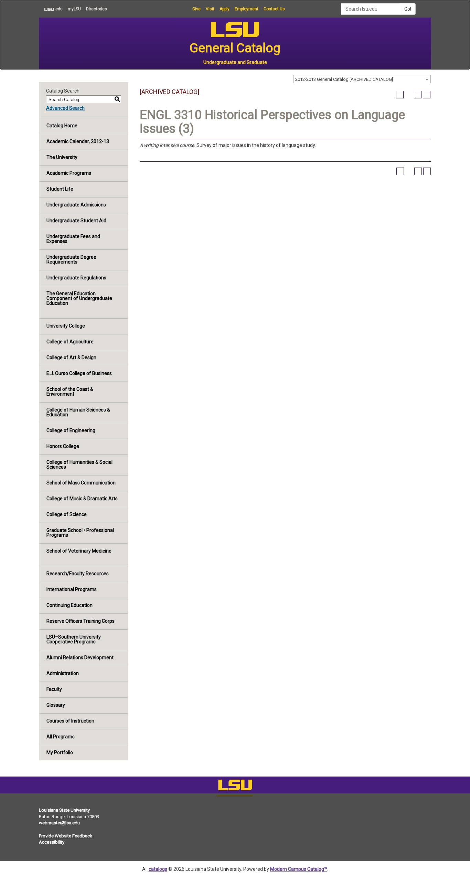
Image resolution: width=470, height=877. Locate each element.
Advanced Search (65, 108)
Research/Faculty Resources (77, 573)
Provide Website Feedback (65, 835)
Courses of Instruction (70, 721)
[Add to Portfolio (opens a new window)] (400, 94)
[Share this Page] (409, 94)
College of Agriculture (70, 341)
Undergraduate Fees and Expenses (73, 239)
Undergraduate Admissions (76, 204)
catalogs (158, 869)
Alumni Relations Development (80, 657)
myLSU (74, 9)
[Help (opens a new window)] (426, 94)
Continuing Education (69, 605)
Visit (210, 9)
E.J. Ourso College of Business (79, 373)
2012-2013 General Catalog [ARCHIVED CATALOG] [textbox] (344, 79)
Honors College (62, 446)
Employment (246, 9)
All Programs (60, 736)
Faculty (54, 689)
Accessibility (51, 842)
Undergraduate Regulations (76, 277)
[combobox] (362, 79)
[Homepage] (235, 786)
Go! (407, 9)
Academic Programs (68, 173)
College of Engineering (70, 430)
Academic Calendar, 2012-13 (77, 141)
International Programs (71, 589)
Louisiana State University (64, 810)
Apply (224, 9)
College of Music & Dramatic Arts (82, 498)
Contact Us (274, 9)
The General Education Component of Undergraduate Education (79, 298)
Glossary (55, 705)
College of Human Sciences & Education (78, 412)
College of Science (66, 514)
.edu (51, 8)
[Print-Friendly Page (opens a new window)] (417, 94)
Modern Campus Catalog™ (298, 869)
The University (61, 157)
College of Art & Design (71, 357)
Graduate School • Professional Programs (80, 532)
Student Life (59, 189)
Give (196, 9)
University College (65, 326)
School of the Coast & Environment (69, 391)
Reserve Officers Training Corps (80, 621)
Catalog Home (61, 125)
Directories (96, 9)
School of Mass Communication (81, 482)
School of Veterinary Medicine (78, 551)
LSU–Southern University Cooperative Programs (73, 639)
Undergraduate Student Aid (76, 220)
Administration (62, 673)
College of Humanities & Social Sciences (79, 464)
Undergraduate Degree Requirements (71, 259)
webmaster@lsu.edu (59, 822)
